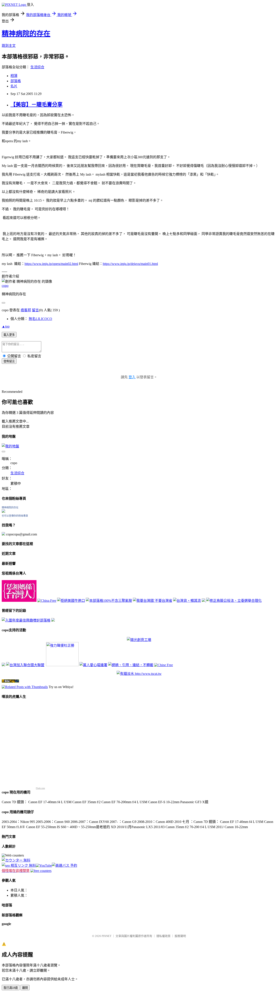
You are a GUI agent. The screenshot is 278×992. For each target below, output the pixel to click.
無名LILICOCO (40, 319)
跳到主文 (9, 45)
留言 (35, 310)
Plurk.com (40, 788)
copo (5, 285)
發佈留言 (9, 361)
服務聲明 (180, 936)
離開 (25, 987)
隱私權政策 (163, 936)
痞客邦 (26, 310)
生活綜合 (37, 67)
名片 (13, 86)
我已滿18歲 (10, 987)
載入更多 (9, 334)
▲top (6, 326)
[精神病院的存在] (3, 511)
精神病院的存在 (26, 34)
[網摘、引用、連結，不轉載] (130, 665)
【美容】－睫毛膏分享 (36, 104)
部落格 (15, 81)
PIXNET (106, 936)
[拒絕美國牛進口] (71, 600)
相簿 (13, 76)
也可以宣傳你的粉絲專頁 (15, 515)
